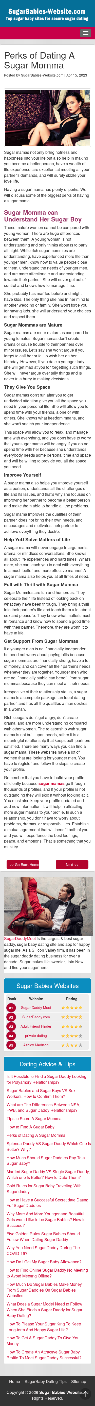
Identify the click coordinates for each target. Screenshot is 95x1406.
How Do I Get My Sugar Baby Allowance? (44, 1262)
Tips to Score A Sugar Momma (34, 1118)
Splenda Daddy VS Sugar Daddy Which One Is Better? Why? (49, 1146)
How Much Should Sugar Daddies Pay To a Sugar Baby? (46, 1160)
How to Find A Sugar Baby (30, 1127)
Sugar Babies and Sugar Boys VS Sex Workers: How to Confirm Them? (41, 1093)
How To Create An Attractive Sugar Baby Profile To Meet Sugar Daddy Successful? (44, 1355)
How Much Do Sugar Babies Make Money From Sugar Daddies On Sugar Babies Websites (44, 1290)
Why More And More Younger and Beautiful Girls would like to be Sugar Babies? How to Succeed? (46, 1219)
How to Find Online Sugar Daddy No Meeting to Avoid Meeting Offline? (47, 1273)
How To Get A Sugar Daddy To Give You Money (43, 1340)
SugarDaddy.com (36, 1016)
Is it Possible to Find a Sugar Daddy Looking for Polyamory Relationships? (46, 1079)
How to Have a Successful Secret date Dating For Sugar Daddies (47, 1202)
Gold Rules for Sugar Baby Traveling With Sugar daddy (44, 1188)
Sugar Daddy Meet (36, 1007)
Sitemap (78, 1381)
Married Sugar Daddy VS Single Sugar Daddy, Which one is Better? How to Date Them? (48, 1174)
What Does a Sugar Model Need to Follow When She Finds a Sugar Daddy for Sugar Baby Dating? (44, 1309)
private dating (36, 1035)
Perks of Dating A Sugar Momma (36, 1135)
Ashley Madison (36, 1044)
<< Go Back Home (24, 864)
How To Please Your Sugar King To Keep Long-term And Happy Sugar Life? (44, 1327)
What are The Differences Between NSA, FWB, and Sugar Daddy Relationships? (43, 1107)
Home (14, 1381)
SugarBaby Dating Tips (46, 1381)
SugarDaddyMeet (20, 938)
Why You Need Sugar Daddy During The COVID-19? (43, 1250)
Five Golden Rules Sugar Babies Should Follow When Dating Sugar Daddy (43, 1236)
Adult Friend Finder (36, 1026)
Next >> (72, 864)
